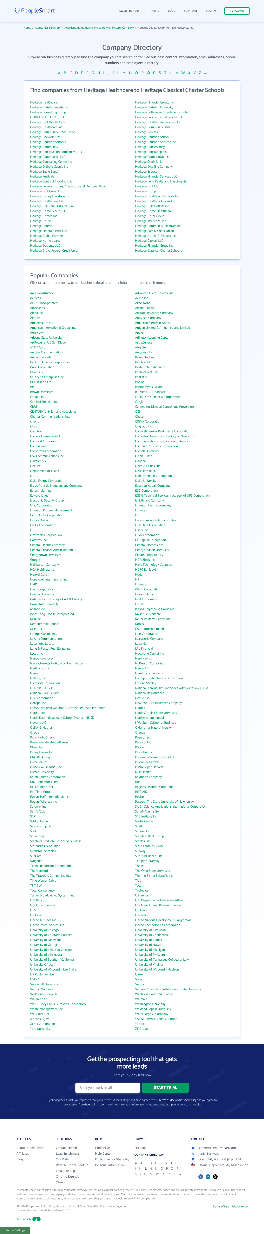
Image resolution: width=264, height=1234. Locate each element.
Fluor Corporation (147, 535)
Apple (139, 332)
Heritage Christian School (152, 137)
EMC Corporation (41, 505)
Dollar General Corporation (153, 476)
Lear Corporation (146, 634)
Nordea (140, 708)
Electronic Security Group (47, 500)
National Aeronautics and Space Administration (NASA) (172, 688)
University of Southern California (52, 959)
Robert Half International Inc (49, 797)
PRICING (154, 11)
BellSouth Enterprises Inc (47, 377)
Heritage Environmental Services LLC (160, 117)
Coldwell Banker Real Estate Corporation (162, 431)
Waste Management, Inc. (46, 1009)
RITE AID (141, 792)
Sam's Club (37, 811)
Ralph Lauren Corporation (47, 777)
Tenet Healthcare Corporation (50, 866)
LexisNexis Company (149, 639)
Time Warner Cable (43, 880)
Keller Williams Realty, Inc (152, 619)
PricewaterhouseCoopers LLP (155, 757)
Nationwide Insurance (149, 693)
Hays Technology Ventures (153, 565)
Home (27, 28)
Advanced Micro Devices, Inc (154, 293)
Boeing (139, 382)
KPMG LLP (37, 629)
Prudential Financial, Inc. (46, 767)
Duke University (145, 481)
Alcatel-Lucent (145, 308)
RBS (137, 782)
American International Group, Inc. (53, 328)
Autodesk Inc (144, 352)
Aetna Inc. (141, 298)
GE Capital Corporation (150, 540)
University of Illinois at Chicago (51, 950)
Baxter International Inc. (151, 367)
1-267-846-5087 (208, 1153)
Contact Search (66, 1148)
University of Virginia (149, 964)
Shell (138, 826)
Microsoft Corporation (45, 683)
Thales (139, 866)
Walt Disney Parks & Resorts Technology (58, 1004)
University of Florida (148, 940)
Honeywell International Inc (48, 579)
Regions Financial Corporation (155, 787)
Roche (139, 797)
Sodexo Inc (142, 831)
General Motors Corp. (149, 545)
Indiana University (42, 594)
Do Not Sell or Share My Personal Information (112, 1162)
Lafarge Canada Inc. (43, 634)
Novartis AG (38, 723)
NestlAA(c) (142, 698)
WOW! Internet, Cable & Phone (156, 1019)
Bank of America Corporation (50, 362)
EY (137, 515)
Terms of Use (167, 1100)
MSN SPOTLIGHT (42, 688)
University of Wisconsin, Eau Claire (53, 969)
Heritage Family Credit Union (154, 231)
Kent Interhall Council (44, 624)
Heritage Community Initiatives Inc (158, 226)
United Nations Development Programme (163, 920)
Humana (141, 584)
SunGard (35, 856)
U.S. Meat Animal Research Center (158, 905)
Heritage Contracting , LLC (47, 157)
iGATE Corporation (147, 589)
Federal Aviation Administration (156, 520)
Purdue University (42, 772)
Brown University (41, 392)
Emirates (141, 510)
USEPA (35, 979)
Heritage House (40, 221)
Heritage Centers (146, 132)
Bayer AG (36, 372)
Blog (19, 1159)
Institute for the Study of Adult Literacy (56, 599)
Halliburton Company (44, 565)
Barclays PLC (144, 362)
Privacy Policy (188, 1100)
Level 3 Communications (46, 639)
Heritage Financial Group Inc (154, 245)
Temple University (147, 861)
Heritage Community (44, 147)
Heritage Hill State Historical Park (52, 206)
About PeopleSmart (30, 1148)
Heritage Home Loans (45, 241)
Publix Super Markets (149, 767)
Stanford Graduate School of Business (55, 841)
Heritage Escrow (146, 171)
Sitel (33, 831)
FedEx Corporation (42, 525)
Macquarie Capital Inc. (149, 653)
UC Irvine (36, 915)
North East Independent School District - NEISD (62, 718)
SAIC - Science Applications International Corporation (170, 806)
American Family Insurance (153, 323)
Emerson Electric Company (153, 505)
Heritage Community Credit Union (52, 132)
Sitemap (140, 1148)
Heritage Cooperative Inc (152, 157)
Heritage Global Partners (47, 236)
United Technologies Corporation (157, 925)
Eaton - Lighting (40, 490)
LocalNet (141, 644)
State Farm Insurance (149, 846)
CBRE (33, 407)
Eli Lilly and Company (149, 500)
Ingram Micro (144, 594)
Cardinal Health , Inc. (44, 402)
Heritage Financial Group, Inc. (154, 102)
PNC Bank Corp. (41, 757)
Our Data (62, 1159)
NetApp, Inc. (38, 703)
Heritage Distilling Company (154, 166)
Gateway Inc (38, 540)
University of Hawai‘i (149, 945)
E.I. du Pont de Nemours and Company (56, 486)
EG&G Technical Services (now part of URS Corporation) (172, 495)
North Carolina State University (156, 713)
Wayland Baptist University (153, 1009)
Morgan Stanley (145, 683)
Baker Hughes (144, 357)
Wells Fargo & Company (151, 1014)
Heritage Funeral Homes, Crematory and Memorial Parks (68, 186)
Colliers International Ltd (46, 436)
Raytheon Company (148, 777)
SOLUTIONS (127, 11)
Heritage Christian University (154, 107)
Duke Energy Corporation (47, 481)
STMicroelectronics (43, 851)
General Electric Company (47, 545)
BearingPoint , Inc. (147, 372)
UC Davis (141, 910)
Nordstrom (37, 713)
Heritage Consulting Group (48, 112)
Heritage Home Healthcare (153, 211)
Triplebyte (141, 890)
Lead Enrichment (67, 1153)
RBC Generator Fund (44, 782)
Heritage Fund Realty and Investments (160, 181)
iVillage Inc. (37, 609)
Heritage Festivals (42, 176)
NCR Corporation (41, 698)
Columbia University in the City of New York (164, 436)
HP (137, 579)
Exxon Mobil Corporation (46, 515)
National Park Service (44, 693)
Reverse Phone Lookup (72, 1165)
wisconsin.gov (39, 1019)
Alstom (35, 318)
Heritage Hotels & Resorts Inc (155, 236)
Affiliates (22, 1153)
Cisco (33, 426)
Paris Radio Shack (42, 737)
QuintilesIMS (143, 772)
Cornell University (147, 451)
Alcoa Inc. (36, 313)
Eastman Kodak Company (152, 486)
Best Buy (141, 377)
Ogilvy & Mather (41, 727)
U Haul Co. (142, 895)
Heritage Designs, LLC (45, 245)
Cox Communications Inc (47, 456)
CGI (137, 411)
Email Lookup (65, 1171)
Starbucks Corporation (45, 846)
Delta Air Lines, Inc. (148, 466)
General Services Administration (51, 550)
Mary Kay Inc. (144, 658)
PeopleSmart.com (95, 1104)
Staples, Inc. (143, 841)
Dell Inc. (35, 466)
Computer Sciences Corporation (156, 446)
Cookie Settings (15, 1230)
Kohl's (139, 624)
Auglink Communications (47, 352)
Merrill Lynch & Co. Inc (150, 673)
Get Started (237, 11)
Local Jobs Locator (42, 644)
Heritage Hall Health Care (47, 122)
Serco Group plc (41, 826)
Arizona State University (46, 337)
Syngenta (36, 861)
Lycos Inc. (36, 653)
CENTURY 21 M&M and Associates (53, 411)
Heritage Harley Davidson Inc (50, 196)
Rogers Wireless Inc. (43, 801)
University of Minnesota (46, 955)
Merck (34, 673)
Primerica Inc (38, 762)
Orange (140, 732)
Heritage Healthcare (44, 102)
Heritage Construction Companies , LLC (56, 152)
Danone (140, 461)
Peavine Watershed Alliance (49, 742)
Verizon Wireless (41, 989)
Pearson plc (143, 737)
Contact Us (103, 1148)
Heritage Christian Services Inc (155, 142)
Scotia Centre (144, 821)
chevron (35, 421)
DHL (33, 476)
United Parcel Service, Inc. (47, 925)
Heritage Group (145, 191)
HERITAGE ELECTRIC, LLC (47, 117)
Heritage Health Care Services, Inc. (158, 122)
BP (32, 387)
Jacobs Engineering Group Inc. (155, 609)
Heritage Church (41, 226)
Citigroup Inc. (143, 426)
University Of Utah (42, 964)
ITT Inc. (140, 604)
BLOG (172, 11)
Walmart (141, 999)
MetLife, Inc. (38, 678)
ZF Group (141, 1029)
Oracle (34, 732)
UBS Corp (36, 910)
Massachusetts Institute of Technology (56, 663)
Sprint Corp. (38, 836)
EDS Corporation (146, 490)
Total (138, 885)
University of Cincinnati (150, 930)
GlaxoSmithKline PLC (149, 555)
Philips (139, 747)
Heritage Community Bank (153, 127)
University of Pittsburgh (151, 955)
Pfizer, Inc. (37, 747)
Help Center (103, 1153)
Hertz (139, 574)
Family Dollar (39, 520)
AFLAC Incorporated (44, 303)
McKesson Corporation (150, 663)
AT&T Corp (37, 347)
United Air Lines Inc (43, 920)
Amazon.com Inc (41, 323)
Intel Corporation (146, 599)
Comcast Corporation (44, 441)
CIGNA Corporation (148, 421)
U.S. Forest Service (42, 905)
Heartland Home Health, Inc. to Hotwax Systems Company (99, 28)
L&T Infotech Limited (149, 629)
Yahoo (139, 1024)
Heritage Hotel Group (149, 216)
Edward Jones (39, 495)
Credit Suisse (143, 456)
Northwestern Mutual (149, 718)
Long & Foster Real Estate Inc (50, 648)
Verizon (140, 984)
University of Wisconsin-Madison (157, 969)
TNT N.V (36, 885)
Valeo (139, 979)
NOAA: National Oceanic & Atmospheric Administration (67, 708)
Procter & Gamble (147, 762)
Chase (139, 416)
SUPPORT (191, 11)
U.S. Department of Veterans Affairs (159, 900)
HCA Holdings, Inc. (42, 569)
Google (35, 560)
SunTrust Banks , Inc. (149, 856)
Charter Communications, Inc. (50, 416)
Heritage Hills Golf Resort (152, 206)
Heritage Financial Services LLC (156, 176)
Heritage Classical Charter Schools (158, 250)
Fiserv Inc (141, 530)
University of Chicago (44, 930)
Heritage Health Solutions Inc (155, 201)
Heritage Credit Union (149, 162)
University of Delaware (45, 940)
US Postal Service (42, 974)
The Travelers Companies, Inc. (50, 876)
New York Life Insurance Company (158, 703)
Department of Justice (45, 471)
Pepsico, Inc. (143, 742)
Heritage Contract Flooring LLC (51, 181)
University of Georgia (44, 945)
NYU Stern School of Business (155, 723)
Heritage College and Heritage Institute (161, 112)
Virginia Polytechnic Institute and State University (168, 989)
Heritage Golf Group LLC (46, 191)
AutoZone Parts (41, 357)
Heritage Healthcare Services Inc (157, 196)
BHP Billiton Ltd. (41, 382)
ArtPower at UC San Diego (48, 342)
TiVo (138, 880)
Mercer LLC (142, 668)
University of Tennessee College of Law (162, 959)
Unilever (140, 915)
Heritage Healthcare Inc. (46, 127)
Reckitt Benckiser (41, 787)
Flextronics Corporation (46, 535)
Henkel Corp (38, 574)
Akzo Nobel (143, 303)
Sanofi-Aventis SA (147, 811)
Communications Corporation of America (162, 441)
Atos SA (140, 347)
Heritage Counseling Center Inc (51, 162)
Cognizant (37, 431)
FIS (32, 530)
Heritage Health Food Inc (47, 201)
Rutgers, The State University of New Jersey (164, 801)
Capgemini (37, 397)
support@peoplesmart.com (217, 1148)
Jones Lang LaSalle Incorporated (52, 614)
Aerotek (35, 298)
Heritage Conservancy (150, 147)
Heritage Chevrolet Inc (45, 137)
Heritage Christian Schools (48, 142)
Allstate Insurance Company (154, 313)
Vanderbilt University (44, 984)
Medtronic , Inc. (40, 668)
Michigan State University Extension (159, 678)
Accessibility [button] (23, 1219)
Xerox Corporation (42, 1024)
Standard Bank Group (149, 836)
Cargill (139, 402)
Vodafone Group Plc (44, 994)
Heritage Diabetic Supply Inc (49, 166)
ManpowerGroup (41, 658)
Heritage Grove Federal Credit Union (54, 250)
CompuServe (38, 446)
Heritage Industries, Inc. (150, 221)
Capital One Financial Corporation (157, 397)
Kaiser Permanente (148, 614)
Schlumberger (39, 821)
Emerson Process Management (51, 510)
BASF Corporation (42, 367)
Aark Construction (42, 293)
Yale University (40, 1029)
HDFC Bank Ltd (145, 569)
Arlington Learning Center (152, 337)
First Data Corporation (150, 525)
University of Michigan (150, 950)
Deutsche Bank (145, 471)
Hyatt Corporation (42, 589)
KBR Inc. (35, 619)
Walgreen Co (39, 999)
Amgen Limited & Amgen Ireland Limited (162, 328)
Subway (140, 851)
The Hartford (39, 871)
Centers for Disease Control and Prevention (164, 407)
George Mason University (152, 550)
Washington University (150, 1004)
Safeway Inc (38, 806)
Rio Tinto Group (40, 792)
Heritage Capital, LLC (149, 241)
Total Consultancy (42, 890)
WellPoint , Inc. (40, 1014)
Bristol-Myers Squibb (149, 387)
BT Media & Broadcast (150, 392)
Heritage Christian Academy (49, 107)
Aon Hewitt (37, 332)
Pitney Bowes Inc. (42, 752)
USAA (139, 974)
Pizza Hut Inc (144, 752)
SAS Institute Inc (146, 816)
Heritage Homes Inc (43, 216)
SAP (33, 816)
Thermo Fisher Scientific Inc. (154, 876)
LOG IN (211, 11)
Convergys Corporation (45, 451)
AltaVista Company (148, 318)
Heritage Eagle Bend (44, 171)
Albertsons (37, 308)
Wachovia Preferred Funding (154, 994)
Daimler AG (38, 461)
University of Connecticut (152, 935)
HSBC (34, 584)
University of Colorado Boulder (51, 935)
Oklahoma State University (153, 727)
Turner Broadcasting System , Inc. (52, 895)
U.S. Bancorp (38, 900)
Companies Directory (47, 28)
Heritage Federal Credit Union (50, 231)
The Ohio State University (152, 871)
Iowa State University (44, 604)
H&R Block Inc (145, 560)
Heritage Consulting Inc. (151, 152)
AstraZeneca (143, 342)
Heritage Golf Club (147, 186)
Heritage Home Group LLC (48, 211)
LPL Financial (144, 648)
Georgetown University (45, 555)
